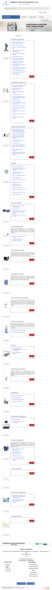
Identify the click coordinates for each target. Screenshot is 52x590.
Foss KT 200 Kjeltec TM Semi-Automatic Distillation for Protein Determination (18, 97)
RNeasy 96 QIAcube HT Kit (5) (18, 192)
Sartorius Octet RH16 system (18, 133)
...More (31, 76)
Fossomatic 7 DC (15, 208)
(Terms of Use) (26, 587)
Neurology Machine (17, 274)
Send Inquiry (22, 583)
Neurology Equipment (18, 369)
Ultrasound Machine (17, 250)
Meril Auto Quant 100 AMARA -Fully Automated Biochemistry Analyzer (18, 137)
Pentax (13, 345)
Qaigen (13, 163)
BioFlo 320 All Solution (16, 401)
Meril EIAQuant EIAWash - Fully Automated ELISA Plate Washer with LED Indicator (18, 496)
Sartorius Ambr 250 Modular (18, 457)
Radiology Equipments (18, 416)
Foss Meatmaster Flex (16, 94)
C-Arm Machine (16, 469)
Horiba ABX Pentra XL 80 (17, 56)
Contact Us (41, 17)
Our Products (7, 17)
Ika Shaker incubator (16, 100)
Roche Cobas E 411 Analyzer (18, 45)
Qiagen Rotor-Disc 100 (17, 182)
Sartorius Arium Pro (16, 143)
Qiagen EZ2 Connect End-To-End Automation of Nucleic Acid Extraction (19, 169)
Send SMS (31, 583)
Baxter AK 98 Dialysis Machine (18, 332)
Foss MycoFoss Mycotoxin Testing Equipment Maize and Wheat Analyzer (19, 212)
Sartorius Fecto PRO (16, 455)
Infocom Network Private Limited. (17, 588)
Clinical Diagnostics (17, 440)
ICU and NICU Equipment (19, 298)
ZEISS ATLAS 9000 (16, 419)
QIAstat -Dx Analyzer (16, 177)
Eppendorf (14, 393)
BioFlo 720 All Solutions (17, 395)
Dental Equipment (17, 226)
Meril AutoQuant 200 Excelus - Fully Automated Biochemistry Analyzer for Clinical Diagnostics (18, 130)
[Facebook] (43, 544)
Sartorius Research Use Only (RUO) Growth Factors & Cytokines (18, 500)
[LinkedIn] (46, 544)
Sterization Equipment (18, 492)
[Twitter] (45, 544)
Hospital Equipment (17, 39)
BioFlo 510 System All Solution (18, 399)
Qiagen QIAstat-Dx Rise (17, 194)
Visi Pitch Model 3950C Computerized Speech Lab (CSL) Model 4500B (19, 349)
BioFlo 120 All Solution (16, 397)
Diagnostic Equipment (18, 126)
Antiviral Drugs (16, 516)
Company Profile (32, 17)
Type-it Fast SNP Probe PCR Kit (18, 175)
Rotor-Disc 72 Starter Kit (17, 187)
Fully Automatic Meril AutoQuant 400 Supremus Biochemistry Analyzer (18, 153)
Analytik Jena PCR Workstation (18, 105)
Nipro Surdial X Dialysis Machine (18, 330)
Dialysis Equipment (17, 321)
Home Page (23, 17)
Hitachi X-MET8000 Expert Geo (18, 70)
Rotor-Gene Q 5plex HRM (17, 166)
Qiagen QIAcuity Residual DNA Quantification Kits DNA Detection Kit (19, 146)
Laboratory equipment (18, 82)
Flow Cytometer (16, 203)
